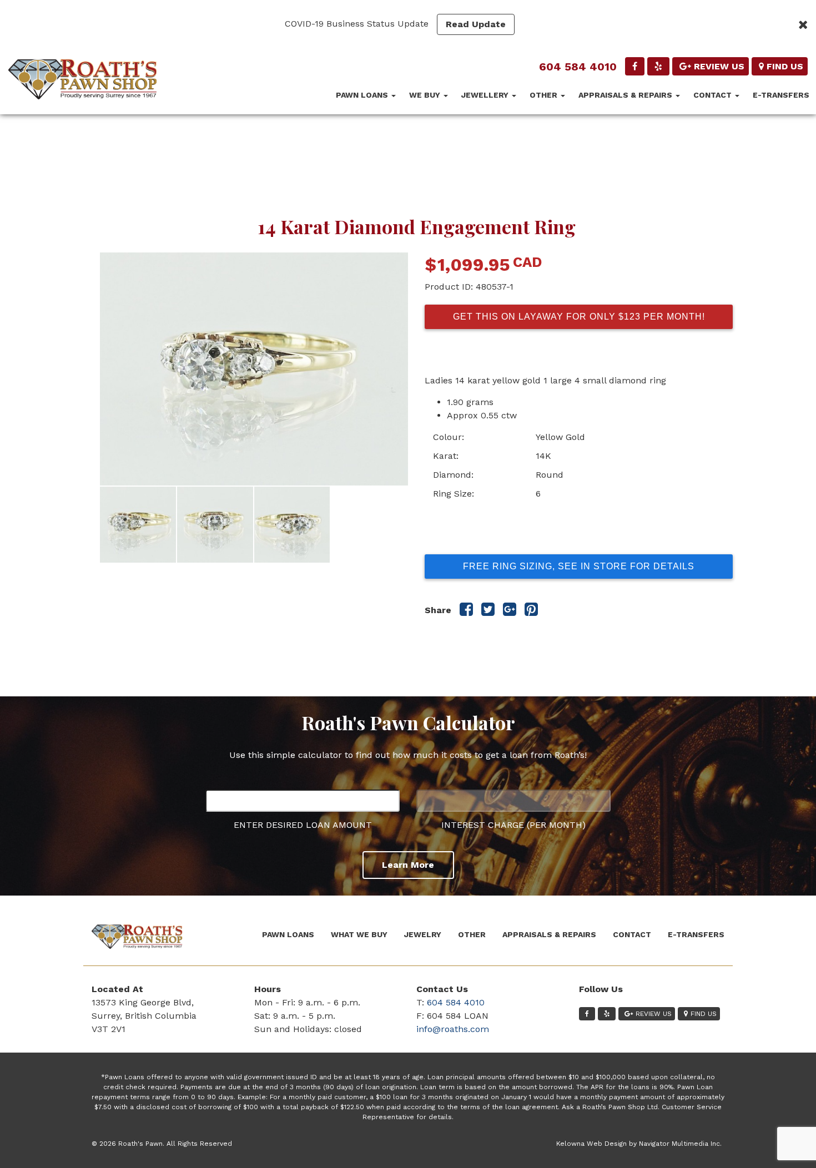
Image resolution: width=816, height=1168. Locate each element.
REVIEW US (719, 66)
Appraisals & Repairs (626, 94)
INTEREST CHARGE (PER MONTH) (513, 825)
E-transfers (781, 94)
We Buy (425, 94)
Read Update (476, 24)
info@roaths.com (452, 1029)
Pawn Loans (363, 94)
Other (545, 94)
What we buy (359, 934)
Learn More (408, 864)
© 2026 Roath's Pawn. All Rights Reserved (162, 1143)
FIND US (785, 66)
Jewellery (486, 94)
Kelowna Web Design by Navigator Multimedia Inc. (639, 1143)
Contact (713, 94)
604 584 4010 (578, 66)
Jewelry (422, 934)
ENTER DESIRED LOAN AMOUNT (303, 825)
